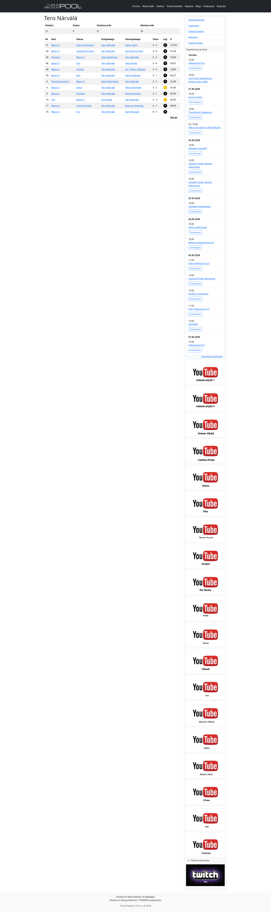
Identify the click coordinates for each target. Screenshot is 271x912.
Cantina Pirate (83, 105)
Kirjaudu (221, 6)
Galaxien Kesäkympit (199, 206)
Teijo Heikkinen (109, 57)
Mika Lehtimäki (133, 87)
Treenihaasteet (175, 6)
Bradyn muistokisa (198, 293)
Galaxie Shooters (85, 51)
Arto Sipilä (106, 99)
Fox (78, 63)
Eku (78, 75)
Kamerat (193, 37)
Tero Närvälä (108, 45)
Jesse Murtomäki (134, 51)
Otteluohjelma (196, 31)
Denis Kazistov (133, 93)
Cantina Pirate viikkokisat (201, 278)
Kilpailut (189, 6)
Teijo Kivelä (131, 63)
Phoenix (55, 57)
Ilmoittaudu (195, 68)
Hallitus (160, 6)
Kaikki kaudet (195, 43)
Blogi (198, 6)
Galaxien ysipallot (197, 148)
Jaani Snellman (133, 75)
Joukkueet (193, 25)
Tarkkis (80, 69)
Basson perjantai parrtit (201, 242)
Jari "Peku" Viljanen (135, 69)
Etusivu (136, 6)
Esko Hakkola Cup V (199, 263)
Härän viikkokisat (197, 227)
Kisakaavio (209, 6)
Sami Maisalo (132, 111)
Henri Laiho (131, 45)
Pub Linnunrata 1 (85, 45)
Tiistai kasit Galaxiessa (200, 112)
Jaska (79, 87)
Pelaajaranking (196, 19)
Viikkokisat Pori (196, 63)
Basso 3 (55, 45)
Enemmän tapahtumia (211, 356)
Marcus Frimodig (134, 105)
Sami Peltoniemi (110, 81)
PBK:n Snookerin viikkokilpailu (204, 127)
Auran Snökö (195, 97)
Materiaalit (148, 6)
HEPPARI (193, 324)
